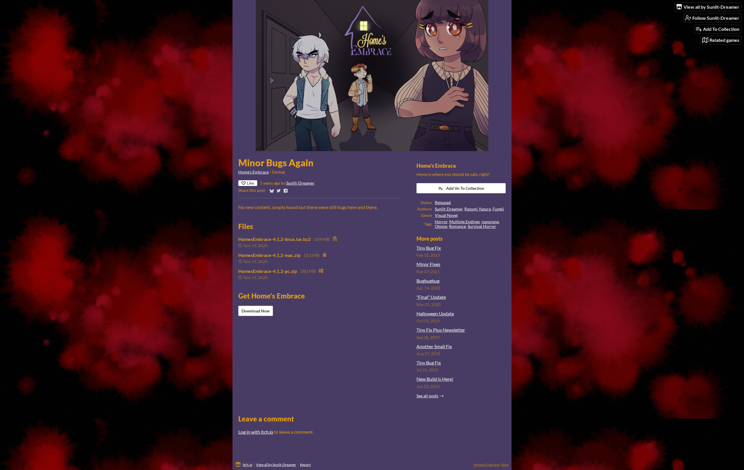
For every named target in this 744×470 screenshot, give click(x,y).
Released (443, 202)
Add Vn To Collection (465, 188)
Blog (505, 464)
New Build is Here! (434, 379)
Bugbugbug (427, 280)
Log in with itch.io (255, 432)
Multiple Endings (464, 221)
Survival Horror (482, 226)
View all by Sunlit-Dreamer (276, 464)
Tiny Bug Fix (428, 248)
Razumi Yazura (477, 209)
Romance (457, 226)
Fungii (498, 209)
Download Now (256, 310)
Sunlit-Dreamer (300, 183)
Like (250, 183)
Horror (441, 221)
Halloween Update (435, 313)
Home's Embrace (253, 172)
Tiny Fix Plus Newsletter (440, 330)
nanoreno (490, 221)
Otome (441, 226)
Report (305, 464)
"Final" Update (431, 297)
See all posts (427, 396)
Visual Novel (446, 215)
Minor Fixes (428, 264)
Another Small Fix (434, 346)
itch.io (247, 464)
